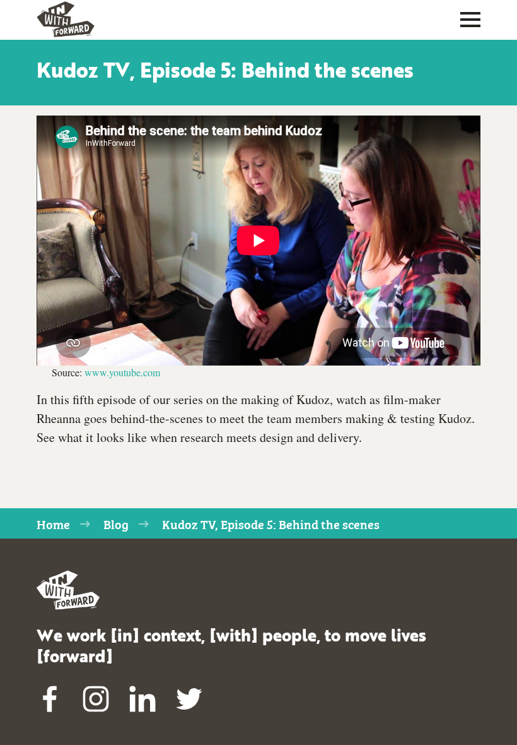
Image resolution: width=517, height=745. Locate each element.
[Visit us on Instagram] (96, 699)
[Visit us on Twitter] (189, 699)
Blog (116, 523)
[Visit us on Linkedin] (142, 699)
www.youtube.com (122, 372)
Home (53, 523)
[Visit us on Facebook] (50, 699)
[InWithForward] (66, 19)
